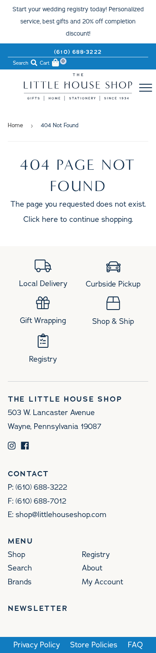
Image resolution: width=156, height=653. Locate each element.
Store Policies (93, 645)
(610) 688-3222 (78, 52)
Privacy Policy (36, 645)
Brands (20, 582)
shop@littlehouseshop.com (61, 514)
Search (20, 568)
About (92, 568)
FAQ (135, 645)
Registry (96, 554)
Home (15, 125)
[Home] (78, 98)
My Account (102, 582)
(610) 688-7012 (41, 501)
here (50, 219)
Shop (16, 554)
